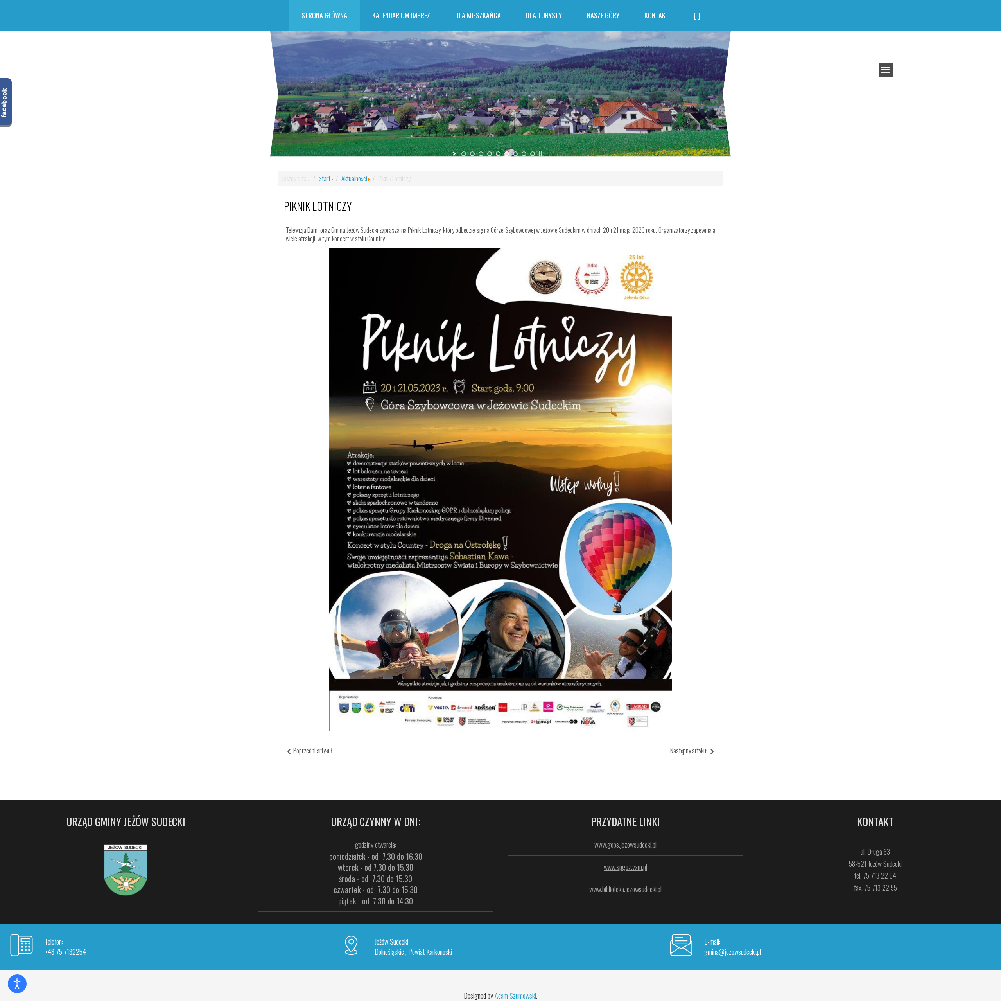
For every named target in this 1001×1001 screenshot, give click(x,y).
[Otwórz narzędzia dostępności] (17, 983)
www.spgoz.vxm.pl (625, 867)
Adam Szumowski (515, 995)
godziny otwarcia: (375, 844)
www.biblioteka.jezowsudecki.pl (625, 889)
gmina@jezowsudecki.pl (732, 952)
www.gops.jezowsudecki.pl (625, 844)
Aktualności (354, 178)
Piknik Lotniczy (318, 206)
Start (324, 178)
